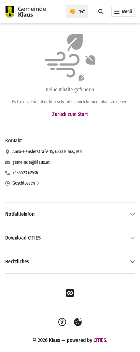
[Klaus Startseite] (33, 12)
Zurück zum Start (70, 114)
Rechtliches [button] (17, 261)
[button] (26, 183)
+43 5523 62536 (25, 173)
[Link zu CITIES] (70, 293)
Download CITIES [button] (23, 238)
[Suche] (101, 12)
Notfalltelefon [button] (20, 214)
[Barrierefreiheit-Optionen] (62, 322)
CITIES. (100, 340)
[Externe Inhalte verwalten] (78, 322)
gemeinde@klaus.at (31, 162)
